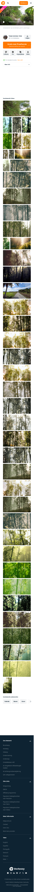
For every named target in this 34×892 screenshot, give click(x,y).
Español (5, 886)
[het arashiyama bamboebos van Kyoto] (6, 181)
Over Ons (6, 868)
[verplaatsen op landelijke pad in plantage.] (16, 107)
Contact (5, 865)
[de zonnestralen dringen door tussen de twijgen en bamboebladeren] (7, 725)
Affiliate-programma (9, 833)
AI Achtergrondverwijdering (12, 812)
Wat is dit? (20, 60)
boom (15, 742)
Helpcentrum (7, 861)
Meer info (7, 63)
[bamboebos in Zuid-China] (7, 124)
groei (23, 742)
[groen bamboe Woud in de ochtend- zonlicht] (16, 257)
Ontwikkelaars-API (9, 802)
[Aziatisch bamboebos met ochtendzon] (17, 124)
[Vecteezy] (3, 3)
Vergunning (7, 826)
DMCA (5, 829)
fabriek (7, 742)
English (5, 882)
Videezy (5, 792)
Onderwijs (6, 799)
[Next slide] (27, 741)
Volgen (27, 38)
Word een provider (9, 871)
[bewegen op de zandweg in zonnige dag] (16, 331)
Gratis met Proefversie (17, 45)
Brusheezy (6, 785)
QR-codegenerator (9, 815)
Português (6, 889)
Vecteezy (5, 789)
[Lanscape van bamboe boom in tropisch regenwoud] (17, 169)
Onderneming (7, 796)
